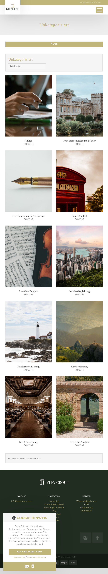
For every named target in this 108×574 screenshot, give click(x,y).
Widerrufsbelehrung (86, 501)
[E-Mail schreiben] (27, 566)
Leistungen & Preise (54, 508)
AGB (86, 504)
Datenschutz (86, 508)
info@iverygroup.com (90, 2)
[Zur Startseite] (54, 482)
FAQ (54, 511)
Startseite (54, 501)
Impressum (86, 511)
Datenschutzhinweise (36, 557)
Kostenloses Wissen (54, 504)
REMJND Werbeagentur (60, 557)
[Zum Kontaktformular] (33, 566)
